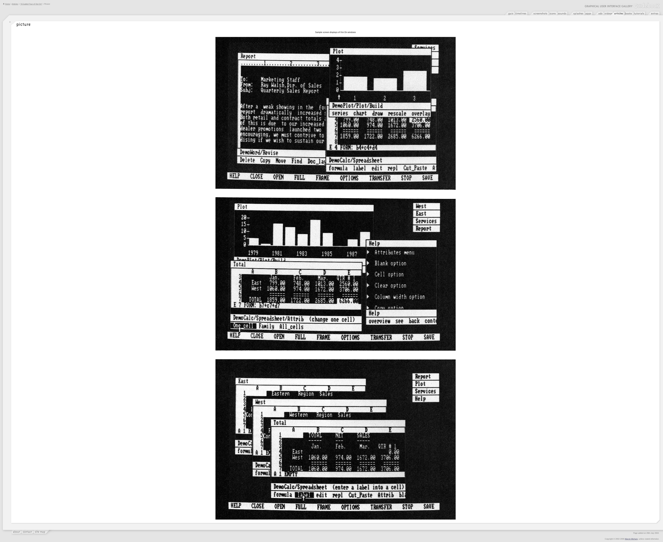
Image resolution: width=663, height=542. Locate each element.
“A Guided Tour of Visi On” (31, 4)
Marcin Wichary (631, 539)
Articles (15, 4)
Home (7, 4)
